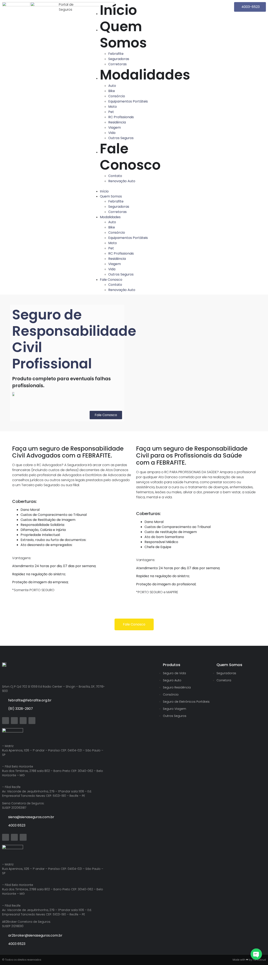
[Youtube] (23, 720)
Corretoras (117, 64)
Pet (111, 111)
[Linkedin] (23, 837)
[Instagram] (31, 720)
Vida (111, 132)
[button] (134, 186)
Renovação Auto (121, 181)
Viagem (114, 127)
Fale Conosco (130, 156)
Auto (112, 85)
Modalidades (145, 74)
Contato (115, 175)
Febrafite (116, 53)
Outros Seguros (121, 138)
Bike (111, 90)
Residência (117, 122)
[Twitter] (5, 720)
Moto (112, 106)
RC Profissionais (121, 117)
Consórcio (116, 96)
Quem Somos (123, 34)
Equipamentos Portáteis (128, 101)
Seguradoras (118, 58)
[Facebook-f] (14, 720)
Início (118, 10)
